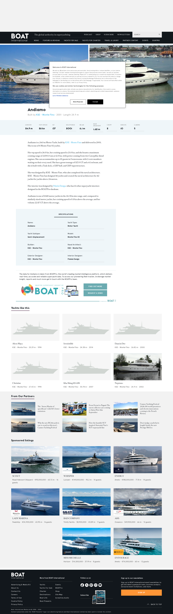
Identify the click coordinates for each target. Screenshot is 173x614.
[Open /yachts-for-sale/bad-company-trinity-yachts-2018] (86, 502)
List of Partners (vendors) (60, 95)
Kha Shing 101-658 (72, 383)
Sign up (141, 593)
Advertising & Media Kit (21, 585)
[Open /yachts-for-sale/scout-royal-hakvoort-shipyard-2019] (35, 459)
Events (58, 585)
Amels (117, 480)
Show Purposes (78, 102)
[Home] (21, 38)
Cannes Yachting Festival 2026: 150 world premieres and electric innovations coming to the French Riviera (150, 409)
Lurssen (67, 480)
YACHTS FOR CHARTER (91, 40)
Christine (16, 383)
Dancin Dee (120, 343)
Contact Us (15, 591)
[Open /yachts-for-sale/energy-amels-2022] (138, 459)
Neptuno (119, 383)
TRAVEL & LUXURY (112, 40)
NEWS (36, 40)
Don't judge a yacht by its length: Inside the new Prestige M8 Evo (149, 425)
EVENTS (145, 40)
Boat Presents (45, 601)
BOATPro (59, 588)
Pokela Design (59, 185)
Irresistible (68, 343)
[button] (3, 74)
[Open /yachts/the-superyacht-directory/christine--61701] (35, 366)
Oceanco (118, 522)
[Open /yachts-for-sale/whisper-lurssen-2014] (86, 459)
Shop (57, 591)
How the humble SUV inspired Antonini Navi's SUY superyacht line (98, 425)
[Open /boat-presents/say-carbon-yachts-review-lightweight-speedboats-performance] (23, 409)
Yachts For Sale (46, 588)
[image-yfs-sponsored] (16, 472)
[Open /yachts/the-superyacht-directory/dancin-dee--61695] (138, 327)
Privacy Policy (17, 604)
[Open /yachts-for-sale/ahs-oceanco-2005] (138, 502)
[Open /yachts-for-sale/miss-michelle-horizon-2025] (86, 541)
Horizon (67, 561)
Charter (43, 591)
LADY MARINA (20, 518)
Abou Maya (17, 343)
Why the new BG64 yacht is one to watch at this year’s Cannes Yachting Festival (48, 425)
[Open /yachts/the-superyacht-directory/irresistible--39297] (86, 327)
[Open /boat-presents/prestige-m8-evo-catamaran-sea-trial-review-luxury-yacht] (126, 425)
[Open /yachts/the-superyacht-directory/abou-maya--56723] (35, 327)
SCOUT (16, 476)
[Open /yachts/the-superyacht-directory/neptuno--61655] (138, 366)
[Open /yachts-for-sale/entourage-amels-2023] (138, 541)
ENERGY (119, 476)
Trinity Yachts (69, 522)
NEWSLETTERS (123, 35)
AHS (117, 518)
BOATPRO (156, 40)
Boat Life (43, 598)
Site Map (58, 595)
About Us (15, 588)
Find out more (95, 286)
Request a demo (95, 293)
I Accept (95, 102)
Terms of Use (16, 598)
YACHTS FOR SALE (71, 40)
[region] (87, 84)
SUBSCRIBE (109, 35)
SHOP (98, 35)
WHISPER (69, 476)
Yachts (42, 585)
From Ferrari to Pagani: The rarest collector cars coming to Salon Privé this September (99, 409)
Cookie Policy (17, 601)
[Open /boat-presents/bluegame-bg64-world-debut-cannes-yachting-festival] (23, 425)
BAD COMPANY (72, 518)
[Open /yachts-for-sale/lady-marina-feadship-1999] (35, 502)
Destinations (45, 595)
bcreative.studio (62, 598)
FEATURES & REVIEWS (51, 40)
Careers (14, 595)
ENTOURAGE (122, 557)
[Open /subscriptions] (96, 597)
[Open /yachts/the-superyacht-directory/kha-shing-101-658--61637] (86, 366)
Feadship (16, 522)
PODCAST (88, 35)
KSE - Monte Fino (45, 114)
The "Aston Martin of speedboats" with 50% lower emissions (48, 408)
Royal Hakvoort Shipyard (22, 480)
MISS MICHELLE (72, 557)
